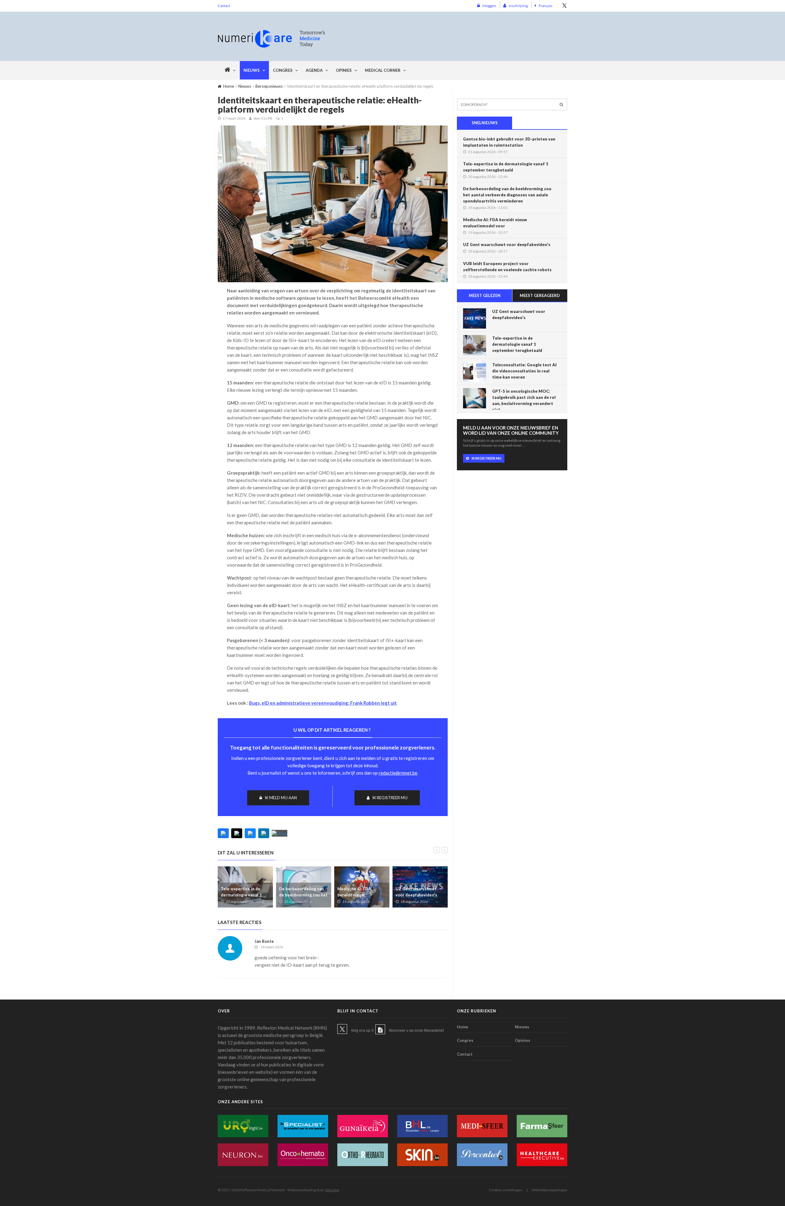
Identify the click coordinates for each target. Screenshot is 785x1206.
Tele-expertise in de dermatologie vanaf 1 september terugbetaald (245, 895)
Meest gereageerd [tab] (540, 295)
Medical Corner (382, 70)
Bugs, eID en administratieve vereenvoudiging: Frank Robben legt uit (323, 703)
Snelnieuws (485, 122)
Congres (283, 70)
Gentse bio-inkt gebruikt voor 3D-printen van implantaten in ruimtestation (509, 142)
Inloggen (489, 6)
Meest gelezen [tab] (484, 295)
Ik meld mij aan (281, 797)
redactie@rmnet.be (398, 773)
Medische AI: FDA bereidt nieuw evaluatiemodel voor (357, 895)
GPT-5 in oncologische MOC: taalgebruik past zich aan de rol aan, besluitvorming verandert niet (524, 400)
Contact (224, 6)
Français (546, 6)
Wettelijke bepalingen (549, 1190)
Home (228, 86)
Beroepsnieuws (269, 86)
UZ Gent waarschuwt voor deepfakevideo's (416, 891)
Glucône (332, 1190)
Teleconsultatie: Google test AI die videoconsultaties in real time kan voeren (524, 371)
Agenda (314, 70)
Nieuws (251, 70)
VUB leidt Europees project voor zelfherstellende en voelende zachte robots (507, 266)
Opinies (344, 70)
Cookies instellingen (505, 1190)
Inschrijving (518, 6)
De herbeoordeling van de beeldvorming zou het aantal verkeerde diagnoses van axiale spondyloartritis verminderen (507, 194)
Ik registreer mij (390, 797)
